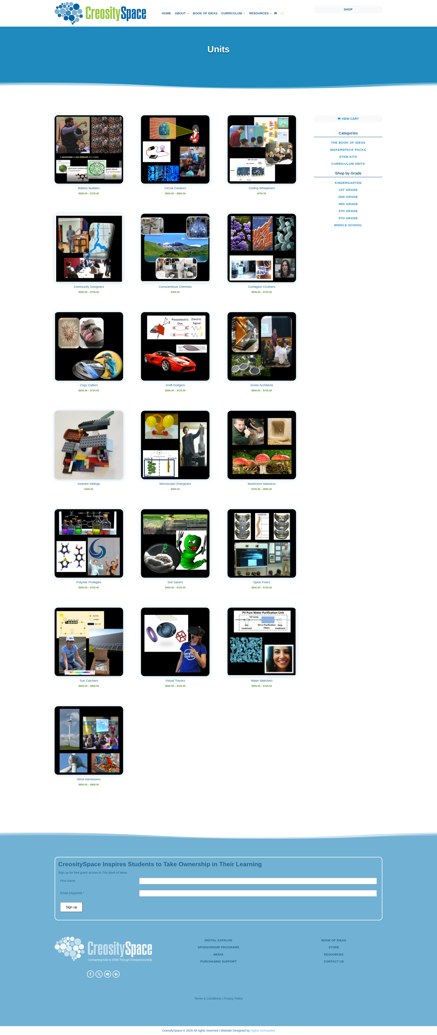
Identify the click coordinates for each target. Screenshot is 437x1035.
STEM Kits (348, 156)
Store (333, 947)
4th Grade (348, 211)
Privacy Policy (233, 998)
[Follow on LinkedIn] (116, 974)
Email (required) (72, 893)
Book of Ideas (205, 13)
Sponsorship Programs (218, 947)
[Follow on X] (99, 974)
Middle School (348, 225)
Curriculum (231, 13)
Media (218, 954)
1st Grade (348, 190)
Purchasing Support (218, 961)
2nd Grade (348, 197)
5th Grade (348, 218)
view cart (350, 118)
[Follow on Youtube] (107, 974)
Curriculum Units (348, 163)
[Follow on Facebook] (90, 974)
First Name (67, 880)
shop (348, 9)
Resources (259, 13)
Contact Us (334, 961)
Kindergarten (348, 183)
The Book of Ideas (348, 142)
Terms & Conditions (207, 998)
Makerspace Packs (348, 149)
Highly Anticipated (263, 1030)
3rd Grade (348, 204)
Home (166, 13)
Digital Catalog (218, 940)
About (180, 13)
